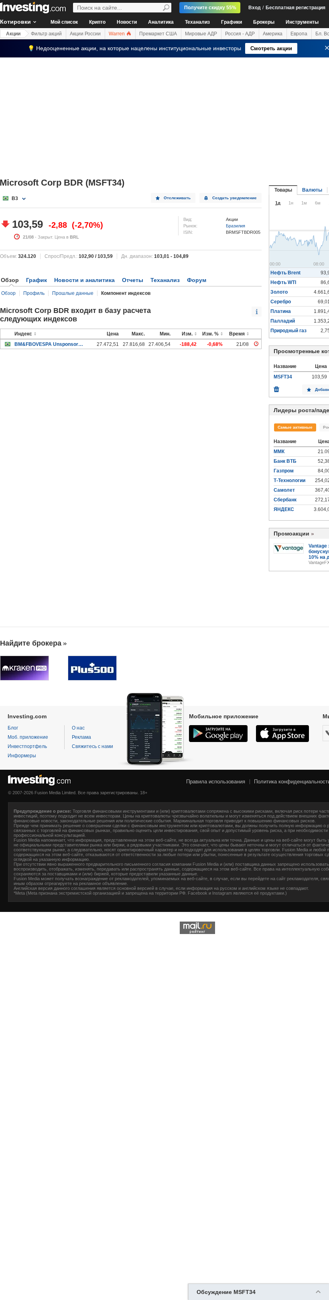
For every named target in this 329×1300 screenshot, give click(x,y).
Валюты (312, 190)
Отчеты (132, 280)
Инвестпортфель (27, 746)
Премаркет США (158, 34)
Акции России (85, 34)
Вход (254, 7)
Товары (283, 190)
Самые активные (295, 427)
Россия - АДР (240, 34)
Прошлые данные (72, 293)
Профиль (34, 293)
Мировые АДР (201, 34)
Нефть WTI (283, 282)
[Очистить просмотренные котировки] (276, 387)
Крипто (97, 22)
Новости (127, 22)
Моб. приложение (28, 737)
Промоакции (291, 533)
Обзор (8, 293)
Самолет (284, 490)
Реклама (81, 737)
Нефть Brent (285, 273)
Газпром (284, 471)
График (36, 280)
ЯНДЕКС (284, 509)
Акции (13, 34)
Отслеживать (177, 198)
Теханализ (197, 22)
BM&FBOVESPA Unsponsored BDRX (48, 344)
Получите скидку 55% (210, 7)
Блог (13, 728)
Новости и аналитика (84, 280)
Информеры (22, 755)
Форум (196, 280)
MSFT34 (283, 377)
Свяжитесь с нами (92, 746)
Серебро (280, 302)
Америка (272, 34)
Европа (298, 34)
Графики (231, 22)
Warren (117, 34)
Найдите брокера (30, 643)
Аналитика (161, 22)
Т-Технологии (289, 480)
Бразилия (235, 225)
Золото (279, 292)
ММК (279, 451)
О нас (78, 728)
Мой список (64, 22)
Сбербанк (285, 500)
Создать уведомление (234, 198)
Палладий (282, 321)
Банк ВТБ (285, 461)
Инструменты (302, 22)
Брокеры (263, 22)
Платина (280, 311)
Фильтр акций (46, 34)
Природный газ (288, 330)
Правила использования (215, 782)
